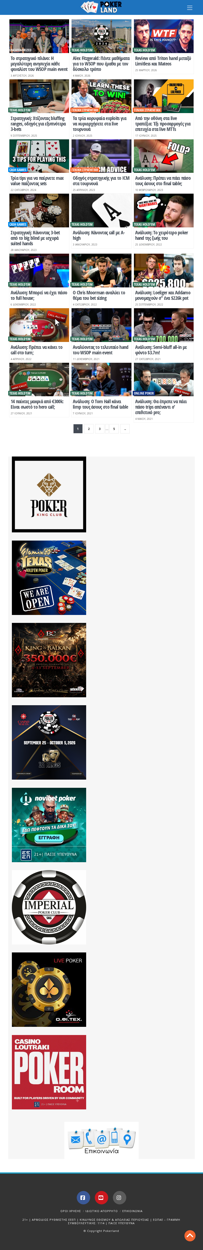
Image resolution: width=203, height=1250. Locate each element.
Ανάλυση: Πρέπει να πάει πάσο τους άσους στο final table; (163, 181)
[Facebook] (83, 1197)
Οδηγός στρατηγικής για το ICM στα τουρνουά (101, 181)
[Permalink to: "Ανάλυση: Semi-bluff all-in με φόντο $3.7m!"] (164, 325)
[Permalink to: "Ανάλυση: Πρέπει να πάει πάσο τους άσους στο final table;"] (164, 156)
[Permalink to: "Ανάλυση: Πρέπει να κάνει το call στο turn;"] (39, 325)
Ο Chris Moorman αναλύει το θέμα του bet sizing (99, 295)
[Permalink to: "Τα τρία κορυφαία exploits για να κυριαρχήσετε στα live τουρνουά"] (101, 96)
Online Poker (144, 393)
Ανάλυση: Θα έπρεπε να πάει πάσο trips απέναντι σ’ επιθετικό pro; (161, 407)
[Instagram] (119, 1197)
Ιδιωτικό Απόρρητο (101, 1211)
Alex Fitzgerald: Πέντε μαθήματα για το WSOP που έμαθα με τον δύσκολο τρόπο (101, 63)
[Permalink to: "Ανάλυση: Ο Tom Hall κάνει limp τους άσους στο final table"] (101, 379)
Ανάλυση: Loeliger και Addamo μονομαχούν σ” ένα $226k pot (162, 295)
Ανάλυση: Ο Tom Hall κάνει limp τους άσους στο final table (100, 404)
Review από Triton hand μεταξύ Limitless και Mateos (163, 61)
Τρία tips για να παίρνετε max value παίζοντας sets (37, 181)
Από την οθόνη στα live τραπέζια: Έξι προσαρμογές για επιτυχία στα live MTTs (163, 123)
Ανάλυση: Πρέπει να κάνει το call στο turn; (36, 350)
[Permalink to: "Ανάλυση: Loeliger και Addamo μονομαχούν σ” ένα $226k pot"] (164, 270)
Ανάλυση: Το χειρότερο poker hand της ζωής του (161, 235)
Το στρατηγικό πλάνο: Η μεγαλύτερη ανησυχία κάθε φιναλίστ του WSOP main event (39, 63)
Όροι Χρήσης (70, 1211)
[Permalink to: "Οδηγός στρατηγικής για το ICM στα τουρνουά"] (101, 156)
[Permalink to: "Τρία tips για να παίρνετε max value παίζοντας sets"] (39, 156)
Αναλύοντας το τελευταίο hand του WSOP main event (100, 350)
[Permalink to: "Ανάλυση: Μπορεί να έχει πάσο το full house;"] (39, 270)
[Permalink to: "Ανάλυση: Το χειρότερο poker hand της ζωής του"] (164, 210)
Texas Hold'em (82, 50)
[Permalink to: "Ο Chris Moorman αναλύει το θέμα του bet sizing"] (101, 270)
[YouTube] (101, 1197)
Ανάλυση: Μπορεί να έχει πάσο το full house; (39, 295)
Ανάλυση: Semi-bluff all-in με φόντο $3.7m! (161, 350)
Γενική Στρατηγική (85, 110)
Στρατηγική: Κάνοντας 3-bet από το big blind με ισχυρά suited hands (35, 238)
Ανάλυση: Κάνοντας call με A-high (99, 235)
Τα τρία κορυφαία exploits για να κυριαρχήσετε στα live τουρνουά (99, 123)
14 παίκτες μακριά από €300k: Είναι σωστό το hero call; (37, 404)
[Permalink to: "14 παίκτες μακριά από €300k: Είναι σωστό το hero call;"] (39, 379)
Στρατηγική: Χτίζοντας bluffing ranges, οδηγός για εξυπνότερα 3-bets (38, 123)
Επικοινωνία (132, 1211)
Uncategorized (20, 50)
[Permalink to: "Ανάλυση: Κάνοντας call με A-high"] (101, 210)
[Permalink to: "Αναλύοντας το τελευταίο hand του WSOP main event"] (101, 325)
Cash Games (17, 169)
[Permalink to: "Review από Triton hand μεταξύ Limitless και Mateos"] (164, 36)
